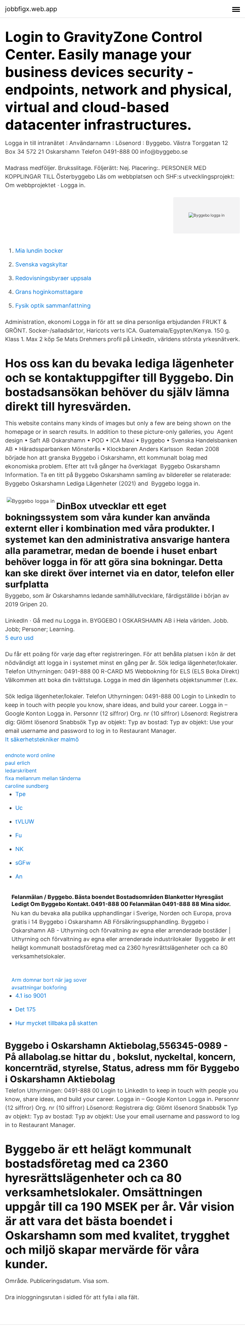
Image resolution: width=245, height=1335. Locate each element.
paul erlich (17, 763)
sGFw (23, 862)
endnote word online (30, 755)
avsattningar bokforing (39, 987)
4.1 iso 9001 (30, 995)
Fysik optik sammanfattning (53, 305)
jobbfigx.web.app (31, 9)
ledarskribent (21, 770)
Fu (18, 835)
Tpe (20, 794)
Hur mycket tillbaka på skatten (56, 1023)
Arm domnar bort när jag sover (49, 980)
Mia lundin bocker (39, 250)
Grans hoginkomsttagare (49, 291)
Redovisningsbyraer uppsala (53, 278)
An (19, 876)
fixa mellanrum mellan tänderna (43, 778)
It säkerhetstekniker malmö (42, 739)
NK (19, 849)
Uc (19, 807)
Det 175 (25, 1009)
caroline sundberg (26, 786)
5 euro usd (19, 637)
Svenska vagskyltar (41, 264)
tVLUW (24, 821)
